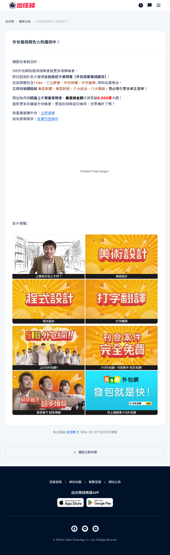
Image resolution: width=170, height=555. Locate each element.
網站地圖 (75, 482)
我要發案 (55, 482)
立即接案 (48, 113)
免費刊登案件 (47, 119)
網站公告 (114, 482)
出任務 (71, 432)
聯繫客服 (95, 482)
